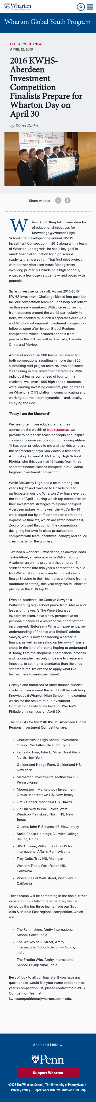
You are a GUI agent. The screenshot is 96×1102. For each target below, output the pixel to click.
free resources (58, 430)
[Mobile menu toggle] (90, 7)
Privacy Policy (20, 1090)
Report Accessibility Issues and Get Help (60, 1090)
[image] (55, 199)
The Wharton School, (30, 1085)
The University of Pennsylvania (65, 1085)
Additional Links (46, 1045)
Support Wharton (48, 1073)
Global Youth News (26, 44)
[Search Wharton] (81, 7)
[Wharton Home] (17, 6)
